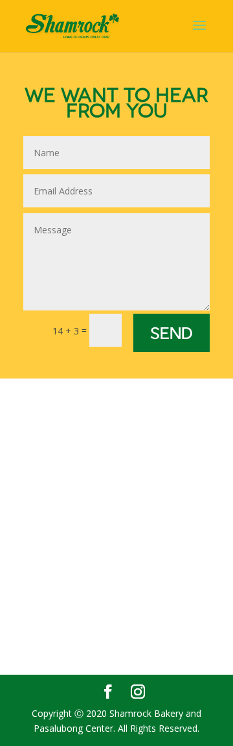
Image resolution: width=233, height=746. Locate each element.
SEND (171, 332)
